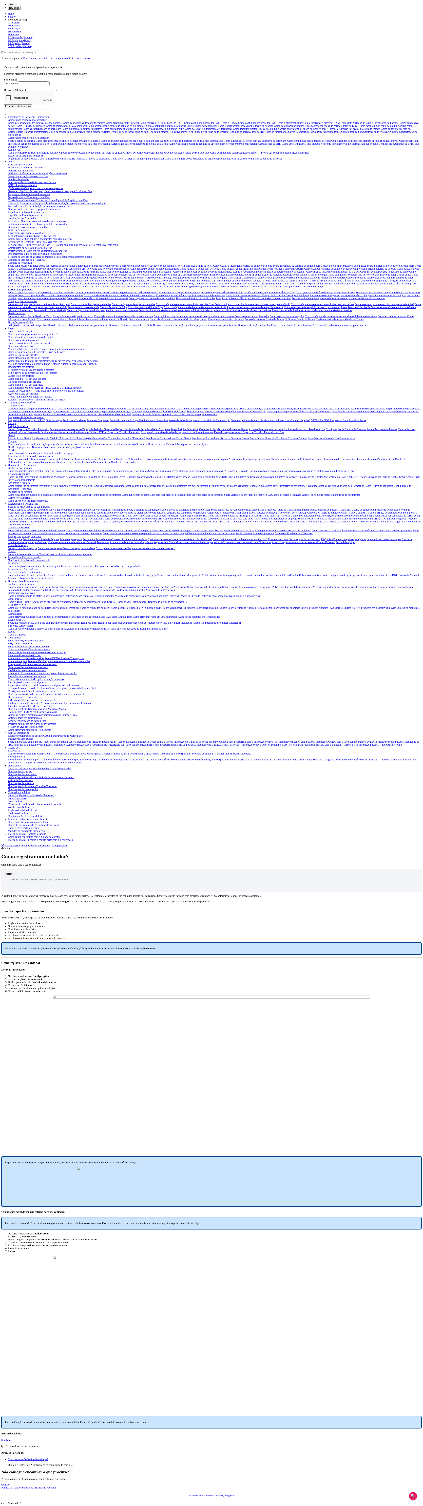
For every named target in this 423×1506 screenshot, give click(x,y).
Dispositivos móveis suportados (149, 152)
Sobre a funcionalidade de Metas (25, 595)
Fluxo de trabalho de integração (140, 575)
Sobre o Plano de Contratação (182, 521)
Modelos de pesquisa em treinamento (27, 670)
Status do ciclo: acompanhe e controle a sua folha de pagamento (367, 408)
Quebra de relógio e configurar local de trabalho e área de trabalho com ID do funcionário (220, 286)
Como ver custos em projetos (23, 355)
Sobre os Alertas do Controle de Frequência (76, 277)
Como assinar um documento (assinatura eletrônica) (35, 485)
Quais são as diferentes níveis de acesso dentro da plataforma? (180, 539)
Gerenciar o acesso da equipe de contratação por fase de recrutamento (343, 521)
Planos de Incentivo (53, 414)
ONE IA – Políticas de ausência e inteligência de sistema (37, 173)
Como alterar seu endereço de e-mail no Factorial (84, 143)
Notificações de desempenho (23, 789)
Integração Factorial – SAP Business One (380, 744)
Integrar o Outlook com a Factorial (227, 741)
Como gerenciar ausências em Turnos (56, 319)
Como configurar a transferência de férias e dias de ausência (195, 307)
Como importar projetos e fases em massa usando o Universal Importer (44, 387)
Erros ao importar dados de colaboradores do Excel (331, 125)
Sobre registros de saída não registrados (90, 271)
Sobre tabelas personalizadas (233, 125)
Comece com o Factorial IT (22, 753)
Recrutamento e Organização (23, 503)
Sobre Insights (15, 477)
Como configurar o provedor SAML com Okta (327, 122)
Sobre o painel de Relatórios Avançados (169, 477)
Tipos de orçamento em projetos (24, 381)
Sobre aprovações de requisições (57, 515)
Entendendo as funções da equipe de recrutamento (294, 539)
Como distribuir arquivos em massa (46, 471)
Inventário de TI (16, 756)
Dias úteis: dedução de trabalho (254, 325)
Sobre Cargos (15, 539)
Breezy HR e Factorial (89, 744)
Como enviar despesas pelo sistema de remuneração (236, 408)
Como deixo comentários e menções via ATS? (262, 509)
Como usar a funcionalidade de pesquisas (29, 607)
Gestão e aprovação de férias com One (28, 176)
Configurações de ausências (22, 301)
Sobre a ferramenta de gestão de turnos (73, 316)
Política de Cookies (11, 1487)
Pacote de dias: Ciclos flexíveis (50, 310)
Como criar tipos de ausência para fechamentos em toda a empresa (190, 295)
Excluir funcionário (198, 533)
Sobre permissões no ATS (224, 509)
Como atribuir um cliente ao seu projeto (28, 358)
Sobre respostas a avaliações (53, 587)
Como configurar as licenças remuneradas (133, 304)
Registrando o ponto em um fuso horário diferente (34, 286)
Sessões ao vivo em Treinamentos (25, 726)
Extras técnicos (347, 438)
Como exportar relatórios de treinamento (29, 649)
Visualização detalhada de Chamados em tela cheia (34, 804)
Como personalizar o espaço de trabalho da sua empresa (116, 125)
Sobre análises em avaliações (23, 587)
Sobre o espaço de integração (383, 512)
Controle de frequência (20, 262)
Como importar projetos (20, 346)
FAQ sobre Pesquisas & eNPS (344, 607)
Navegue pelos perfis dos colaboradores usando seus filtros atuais (237, 542)
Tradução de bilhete (18, 813)
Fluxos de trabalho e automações (25, 572)
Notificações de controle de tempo (25, 280)
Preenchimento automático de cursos (27, 676)
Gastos (11, 435)
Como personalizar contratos (326, 530)
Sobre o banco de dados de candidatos (28, 509)
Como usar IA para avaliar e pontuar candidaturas (288, 515)
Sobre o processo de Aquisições (191, 444)
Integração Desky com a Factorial (153, 744)
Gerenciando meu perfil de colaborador (28, 137)
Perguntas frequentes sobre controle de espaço (151, 548)
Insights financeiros (18, 426)
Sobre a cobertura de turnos (392, 316)
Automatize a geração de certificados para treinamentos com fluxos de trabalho (49, 661)
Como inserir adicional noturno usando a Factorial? (279, 271)
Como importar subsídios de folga (145, 307)
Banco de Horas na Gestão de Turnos (264, 319)
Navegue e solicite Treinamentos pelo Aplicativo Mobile (37, 709)
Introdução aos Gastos (19, 438)
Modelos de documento (20, 491)
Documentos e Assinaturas (22, 465)
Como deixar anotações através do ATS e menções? (152, 515)
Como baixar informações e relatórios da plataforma (192, 158)
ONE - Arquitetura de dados (22, 185)
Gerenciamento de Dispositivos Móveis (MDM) (78, 753)
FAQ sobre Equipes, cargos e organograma (343, 539)
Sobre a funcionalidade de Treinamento (28, 646)
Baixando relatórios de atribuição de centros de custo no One (39, 206)
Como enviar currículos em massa (144, 518)
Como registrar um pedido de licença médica (152, 298)
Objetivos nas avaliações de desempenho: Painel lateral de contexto (80, 590)
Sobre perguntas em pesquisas (211, 607)
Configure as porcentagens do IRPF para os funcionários (258, 131)
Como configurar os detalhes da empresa (84, 122)
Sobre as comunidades (93, 616)
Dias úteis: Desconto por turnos (157, 325)
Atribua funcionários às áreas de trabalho (181, 542)
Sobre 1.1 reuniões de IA (21, 622)
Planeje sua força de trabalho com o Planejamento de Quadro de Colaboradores (97, 462)
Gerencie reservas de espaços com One (28, 227)
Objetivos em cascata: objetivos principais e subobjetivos (230, 595)
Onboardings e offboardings (144, 753)
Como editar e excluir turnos (138, 316)
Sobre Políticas (15, 801)
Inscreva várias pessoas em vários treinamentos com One (37, 250)
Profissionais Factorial (174, 411)
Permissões (13, 563)
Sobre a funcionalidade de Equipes (41, 539)
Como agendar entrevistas (193, 515)
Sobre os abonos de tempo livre (372, 292)
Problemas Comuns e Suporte (291, 438)
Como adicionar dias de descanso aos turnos (177, 316)
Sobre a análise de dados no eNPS (129, 607)
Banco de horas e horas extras (395, 274)
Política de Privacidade (34, 1487)
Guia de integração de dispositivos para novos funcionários (139, 759)
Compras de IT (45, 753)
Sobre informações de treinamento (25, 640)
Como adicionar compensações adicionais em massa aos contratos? (299, 408)
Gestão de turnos (16, 313)
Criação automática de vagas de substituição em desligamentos (241, 533)
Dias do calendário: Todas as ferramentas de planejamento (78, 325)
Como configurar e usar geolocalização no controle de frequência (95, 268)
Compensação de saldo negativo (169, 283)
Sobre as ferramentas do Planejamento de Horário (102, 319)
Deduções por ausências (20, 322)
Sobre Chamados (17, 798)
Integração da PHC (35, 420)
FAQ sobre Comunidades (119, 616)
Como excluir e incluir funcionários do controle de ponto (242, 265)
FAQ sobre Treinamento (20, 643)
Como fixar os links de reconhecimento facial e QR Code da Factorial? (343, 271)
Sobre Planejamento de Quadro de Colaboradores (341, 459)
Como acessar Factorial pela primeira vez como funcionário (313, 143)
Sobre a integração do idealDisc (84, 741)
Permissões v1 (15, 569)
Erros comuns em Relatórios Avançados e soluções (49, 477)
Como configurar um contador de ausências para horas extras (322, 304)
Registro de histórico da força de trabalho (137, 429)
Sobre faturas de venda (20, 453)
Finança (12, 423)
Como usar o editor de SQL (91, 477)
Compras (12, 441)
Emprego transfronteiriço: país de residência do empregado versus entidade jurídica (67, 131)
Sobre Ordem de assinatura (379, 485)
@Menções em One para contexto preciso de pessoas (35, 188)
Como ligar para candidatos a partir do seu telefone (100, 518)
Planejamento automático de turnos (226, 319)
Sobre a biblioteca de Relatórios (244, 477)
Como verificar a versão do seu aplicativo (188, 152)
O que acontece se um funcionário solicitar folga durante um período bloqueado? (116, 292)
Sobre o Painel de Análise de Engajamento (250, 607)
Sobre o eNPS (154, 607)
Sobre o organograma (71, 539)
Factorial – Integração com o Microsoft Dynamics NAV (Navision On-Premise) (271, 744)
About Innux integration (55, 741)
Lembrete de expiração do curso (24, 655)
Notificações (14, 765)
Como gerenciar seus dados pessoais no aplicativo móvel (37, 152)
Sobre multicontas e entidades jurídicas (82, 128)
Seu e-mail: (10, 79)
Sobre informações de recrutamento (333, 515)
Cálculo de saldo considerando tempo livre (365, 280)
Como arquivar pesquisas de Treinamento (29, 729)
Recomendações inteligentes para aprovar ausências (337, 295)
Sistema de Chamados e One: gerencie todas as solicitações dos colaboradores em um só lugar (57, 203)
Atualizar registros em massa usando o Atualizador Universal (303, 542)
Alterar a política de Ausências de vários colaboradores (242, 310)
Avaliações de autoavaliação (160, 590)
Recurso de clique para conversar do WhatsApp (282, 512)
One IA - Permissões (18, 179)
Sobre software (82, 444)
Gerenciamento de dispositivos (176, 753)
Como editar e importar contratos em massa (191, 530)
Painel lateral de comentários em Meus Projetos (32, 372)
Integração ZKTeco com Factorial (119, 741)
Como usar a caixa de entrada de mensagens (363, 509)
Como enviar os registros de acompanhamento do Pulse (139, 628)
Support (12, 16)
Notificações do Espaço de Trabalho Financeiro (32, 786)
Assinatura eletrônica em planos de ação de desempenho (335, 485)
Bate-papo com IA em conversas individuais (57, 622)
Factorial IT (14, 750)
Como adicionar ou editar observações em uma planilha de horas (379, 277)
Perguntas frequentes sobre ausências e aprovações (39, 298)
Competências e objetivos (21, 593)
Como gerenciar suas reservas (111, 548)
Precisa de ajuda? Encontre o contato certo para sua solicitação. (41, 839)
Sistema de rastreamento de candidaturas (29, 506)
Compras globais (224, 753)
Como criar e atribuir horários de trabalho (374, 268)
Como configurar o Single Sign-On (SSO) (161, 122)
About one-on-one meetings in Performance (164, 587)
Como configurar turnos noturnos (309, 274)
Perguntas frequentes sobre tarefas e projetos (31, 369)
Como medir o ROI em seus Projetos (27, 378)
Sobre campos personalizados (202, 125)
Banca (35, 447)
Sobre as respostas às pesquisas (179, 607)
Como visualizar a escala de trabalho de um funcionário (198, 143)
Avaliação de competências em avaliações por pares (141, 595)
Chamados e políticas (19, 792)
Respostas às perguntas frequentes (25, 155)
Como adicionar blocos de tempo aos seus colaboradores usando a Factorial (212, 271)
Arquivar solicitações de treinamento (27, 720)
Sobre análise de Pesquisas (65, 607)
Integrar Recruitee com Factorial (118, 744)
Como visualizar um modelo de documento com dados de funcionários (44, 494)
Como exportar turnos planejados (251, 316)
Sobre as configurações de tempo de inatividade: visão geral (39, 304)
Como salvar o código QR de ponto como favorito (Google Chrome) (135, 277)
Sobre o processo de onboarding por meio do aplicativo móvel (100, 152)
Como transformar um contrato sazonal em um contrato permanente (67, 533)
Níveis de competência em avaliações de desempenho (340, 587)
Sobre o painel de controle (21, 140)
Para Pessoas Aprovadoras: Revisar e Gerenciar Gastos (220, 438)
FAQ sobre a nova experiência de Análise (377, 477)
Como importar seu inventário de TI (44, 759)
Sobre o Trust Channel (19, 601)
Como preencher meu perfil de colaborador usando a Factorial (68, 140)
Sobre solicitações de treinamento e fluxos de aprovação (37, 652)
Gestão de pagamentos (19, 447)
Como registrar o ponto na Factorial (285, 268)
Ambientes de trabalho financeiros (72, 432)
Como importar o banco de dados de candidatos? (93, 512)
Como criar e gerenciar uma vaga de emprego (43, 512)
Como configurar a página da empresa (166, 125)
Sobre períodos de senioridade (83, 307)
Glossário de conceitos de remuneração (352, 411)
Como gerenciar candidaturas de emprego (276, 518)
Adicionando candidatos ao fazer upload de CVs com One (38, 224)
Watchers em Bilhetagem (21, 807)
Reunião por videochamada (112, 622)
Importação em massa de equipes (384, 539)
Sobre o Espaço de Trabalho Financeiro (28, 429)
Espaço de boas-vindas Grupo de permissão (117, 566)
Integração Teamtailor (65, 744)
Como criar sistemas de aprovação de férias (106, 295)
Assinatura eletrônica (19, 482)
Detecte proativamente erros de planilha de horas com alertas (191, 280)
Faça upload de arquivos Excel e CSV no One (32, 236)
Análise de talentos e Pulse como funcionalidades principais (281, 587)
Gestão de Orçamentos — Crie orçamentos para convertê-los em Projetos (46, 390)
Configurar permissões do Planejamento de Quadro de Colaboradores (279, 459)
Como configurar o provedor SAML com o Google (210, 122)
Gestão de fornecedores (51, 447)
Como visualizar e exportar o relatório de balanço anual (178, 319)
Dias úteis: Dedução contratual (125, 325)
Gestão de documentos (20, 468)
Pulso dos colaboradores (20, 625)
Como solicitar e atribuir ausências (56, 292)
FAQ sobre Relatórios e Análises (304, 575)
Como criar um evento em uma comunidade (156, 616)
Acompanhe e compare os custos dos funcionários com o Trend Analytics (287, 429)
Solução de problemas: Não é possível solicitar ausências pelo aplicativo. (253, 298)
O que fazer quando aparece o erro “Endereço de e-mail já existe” (42, 158)
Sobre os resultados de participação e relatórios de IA (81, 628)
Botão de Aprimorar (18, 230)
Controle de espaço (18, 545)
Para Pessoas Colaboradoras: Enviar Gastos (168, 438)
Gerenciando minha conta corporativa (27, 120)
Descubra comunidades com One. (25, 167)
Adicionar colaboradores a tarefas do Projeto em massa (36, 399)
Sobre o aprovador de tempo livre (65, 295)
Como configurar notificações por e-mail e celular (127, 140)
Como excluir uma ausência (81, 298)
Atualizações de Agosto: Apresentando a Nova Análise (326, 477)
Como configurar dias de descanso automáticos (329, 316)
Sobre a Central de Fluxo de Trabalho (67, 575)
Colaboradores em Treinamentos (25, 717)
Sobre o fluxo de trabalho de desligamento (179, 575)
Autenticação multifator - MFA (168, 128)
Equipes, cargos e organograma (24, 536)
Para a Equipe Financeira (263, 438)
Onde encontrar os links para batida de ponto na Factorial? (142, 271)
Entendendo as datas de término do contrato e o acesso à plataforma (377, 530)
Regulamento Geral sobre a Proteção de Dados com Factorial (224, 512)
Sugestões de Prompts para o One (25, 215)
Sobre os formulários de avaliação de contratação (99, 515)
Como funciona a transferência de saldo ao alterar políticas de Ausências (175, 310)
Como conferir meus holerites (80, 471)
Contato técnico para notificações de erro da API (366, 131)
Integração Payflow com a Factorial (334, 741)
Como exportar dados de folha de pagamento (80, 408)
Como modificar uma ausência (112, 298)
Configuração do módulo (77, 447)
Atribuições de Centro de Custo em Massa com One (35, 241)
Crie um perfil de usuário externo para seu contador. (39, 879)
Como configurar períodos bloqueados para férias (228, 292)
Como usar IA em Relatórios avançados (127, 477)
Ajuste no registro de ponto (394, 271)
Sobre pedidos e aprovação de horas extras (82, 265)
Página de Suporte (10, 845)
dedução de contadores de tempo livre (27, 325)
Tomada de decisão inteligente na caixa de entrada (354, 128)
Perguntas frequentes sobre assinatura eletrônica (234, 485)
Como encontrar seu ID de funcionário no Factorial (319, 277)
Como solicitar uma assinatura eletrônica (114, 485)
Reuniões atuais (89, 622)
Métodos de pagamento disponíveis (26, 831)
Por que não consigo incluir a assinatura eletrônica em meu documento (171, 485)
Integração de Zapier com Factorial (297, 741)
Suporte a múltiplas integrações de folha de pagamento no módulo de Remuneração (186, 420)
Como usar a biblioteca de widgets (279, 477)
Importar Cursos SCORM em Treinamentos (30, 706)
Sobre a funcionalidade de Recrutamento (69, 509)
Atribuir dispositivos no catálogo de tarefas (85, 759)
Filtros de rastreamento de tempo (265, 283)
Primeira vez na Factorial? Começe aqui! (29, 117)
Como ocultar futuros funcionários (129, 539)
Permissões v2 (30, 569)
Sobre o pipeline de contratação (143, 509)
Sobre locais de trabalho (260, 125)
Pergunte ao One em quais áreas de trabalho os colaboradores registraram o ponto (50, 256)
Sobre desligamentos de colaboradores (28, 530)
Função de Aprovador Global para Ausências (285, 295)
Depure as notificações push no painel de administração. (140, 131)
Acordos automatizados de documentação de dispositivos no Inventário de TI (210, 759)
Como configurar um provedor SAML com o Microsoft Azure (270, 122)
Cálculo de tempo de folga (113, 307)
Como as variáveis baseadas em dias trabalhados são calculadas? (97, 414)
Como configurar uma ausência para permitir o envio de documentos (102, 310)
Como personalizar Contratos (153, 530)
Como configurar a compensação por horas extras (353, 274)
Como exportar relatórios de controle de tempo (328, 268)
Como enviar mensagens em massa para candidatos (368, 518)
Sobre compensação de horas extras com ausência (34, 265)
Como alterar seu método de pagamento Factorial (33, 825)
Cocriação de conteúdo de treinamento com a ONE (34, 691)
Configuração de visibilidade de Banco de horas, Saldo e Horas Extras (136, 286)
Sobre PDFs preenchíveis (254, 494)
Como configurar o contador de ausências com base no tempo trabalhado (252, 304)
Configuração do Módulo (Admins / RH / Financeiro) (60, 438)
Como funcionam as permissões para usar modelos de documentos (156, 494)
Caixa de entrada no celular (224, 152)
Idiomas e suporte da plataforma (93, 158)
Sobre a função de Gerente (97, 539)
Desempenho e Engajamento (23, 581)
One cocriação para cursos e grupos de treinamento (34, 209)
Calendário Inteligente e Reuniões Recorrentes (217, 622)
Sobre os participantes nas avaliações (88, 587)
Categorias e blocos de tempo (85, 283)
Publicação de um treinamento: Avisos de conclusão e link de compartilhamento (49, 703)
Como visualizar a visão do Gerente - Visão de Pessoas (36, 352)
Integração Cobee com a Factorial (155, 741)
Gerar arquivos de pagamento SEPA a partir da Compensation (299, 411)
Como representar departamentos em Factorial (72, 542)
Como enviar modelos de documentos (101, 494)
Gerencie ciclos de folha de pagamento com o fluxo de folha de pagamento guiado (174, 414)
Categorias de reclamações (86, 601)
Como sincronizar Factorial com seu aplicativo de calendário (255, 140)
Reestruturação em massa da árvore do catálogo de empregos (128, 542)
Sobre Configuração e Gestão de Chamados (31, 795)
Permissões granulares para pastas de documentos (69, 566)
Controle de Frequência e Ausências (26, 259)
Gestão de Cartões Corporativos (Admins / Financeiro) (116, 438)
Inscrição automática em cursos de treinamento (32, 723)
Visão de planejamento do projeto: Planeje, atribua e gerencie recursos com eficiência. (52, 363)
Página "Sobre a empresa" (354, 512)
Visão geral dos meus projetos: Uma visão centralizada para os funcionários (47, 349)
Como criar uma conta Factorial (122, 122)
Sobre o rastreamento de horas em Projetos (30, 343)
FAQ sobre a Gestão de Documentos (242, 471)
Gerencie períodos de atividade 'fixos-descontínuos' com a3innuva (265, 420)
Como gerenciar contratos (79, 530)
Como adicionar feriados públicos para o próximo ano (312, 307)
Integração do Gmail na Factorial (191, 741)
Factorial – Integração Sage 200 (126, 420)
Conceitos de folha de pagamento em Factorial (32, 408)
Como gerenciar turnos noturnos (217, 316)
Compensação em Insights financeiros (178, 429)
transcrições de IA (136, 622)
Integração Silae (16, 420)
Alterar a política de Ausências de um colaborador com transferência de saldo (311, 310)
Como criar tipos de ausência (33, 295)
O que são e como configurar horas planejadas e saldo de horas (179, 265)
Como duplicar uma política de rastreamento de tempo (296, 286)
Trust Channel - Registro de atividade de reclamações (159, 601)
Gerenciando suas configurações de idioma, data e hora (139, 143)
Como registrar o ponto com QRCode (199, 268)
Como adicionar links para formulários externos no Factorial (250, 158)
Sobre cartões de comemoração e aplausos (59, 616)
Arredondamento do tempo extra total (80, 286)
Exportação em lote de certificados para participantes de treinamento (43, 685)
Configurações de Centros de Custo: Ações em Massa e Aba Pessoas (361, 429)
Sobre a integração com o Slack (261, 741)
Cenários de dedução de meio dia (288, 325)
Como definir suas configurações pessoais (309, 140)
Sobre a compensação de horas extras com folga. (126, 283)
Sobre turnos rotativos (365, 316)
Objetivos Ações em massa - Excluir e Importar (89, 595)
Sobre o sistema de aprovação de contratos (115, 530)
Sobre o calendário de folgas (23, 292)
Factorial (51, 1487)
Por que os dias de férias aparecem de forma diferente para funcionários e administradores (338, 298)
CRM (11, 450)
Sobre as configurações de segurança (42, 128)
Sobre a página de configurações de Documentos (122, 471)
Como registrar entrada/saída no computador (243, 268)
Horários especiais (282, 274)
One (10, 161)
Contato (5, 1484)
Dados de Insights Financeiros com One (29, 197)
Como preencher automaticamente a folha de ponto (43, 271)
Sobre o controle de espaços (22, 548)
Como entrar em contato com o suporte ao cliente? (49, 58)
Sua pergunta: (11, 83)
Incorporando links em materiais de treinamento (32, 664)
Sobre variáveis (232, 494)
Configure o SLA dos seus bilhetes (26, 816)
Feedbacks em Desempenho (130, 590)
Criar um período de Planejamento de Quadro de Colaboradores (41, 459)
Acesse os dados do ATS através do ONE (144, 521)
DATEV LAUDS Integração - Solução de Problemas (338, 420)
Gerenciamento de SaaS (116, 753)
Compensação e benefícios (22, 402)
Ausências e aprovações (20, 289)
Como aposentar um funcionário (361, 143)
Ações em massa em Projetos (23, 393)
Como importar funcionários (247, 128)
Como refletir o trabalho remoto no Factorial (47, 283)
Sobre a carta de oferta (131, 512)
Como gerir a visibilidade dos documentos (201, 471)
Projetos (12, 328)
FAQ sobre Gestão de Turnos (300, 319)
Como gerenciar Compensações (192, 408)
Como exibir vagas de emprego (323, 512)
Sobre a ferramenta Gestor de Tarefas (27, 554)
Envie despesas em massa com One (26, 233)
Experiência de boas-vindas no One (26, 212)
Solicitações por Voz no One (23, 218)
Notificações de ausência (21, 783)
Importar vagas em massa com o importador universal (226, 521)
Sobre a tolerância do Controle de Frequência (390, 265)
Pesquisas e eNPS (17, 604)
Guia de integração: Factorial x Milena (66, 420)
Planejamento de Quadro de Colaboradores (30, 456)
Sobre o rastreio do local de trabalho (333, 265)
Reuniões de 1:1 (16, 619)
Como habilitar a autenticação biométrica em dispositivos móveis (365, 140)
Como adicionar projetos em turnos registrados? (33, 334)
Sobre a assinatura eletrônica (77, 485)
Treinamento (14, 637)
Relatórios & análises (19, 474)
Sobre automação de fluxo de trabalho (27, 575)
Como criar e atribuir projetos (23, 340)
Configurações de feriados (185, 277)
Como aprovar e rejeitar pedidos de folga (180, 292)
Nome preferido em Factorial (242, 143)
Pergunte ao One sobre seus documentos (29, 194)
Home (11, 13)
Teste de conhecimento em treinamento (28, 667)
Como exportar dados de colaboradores (66, 125)
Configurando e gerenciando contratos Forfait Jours (133, 280)
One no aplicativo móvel (21, 170)
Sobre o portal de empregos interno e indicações (185, 509)
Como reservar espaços (50, 548)
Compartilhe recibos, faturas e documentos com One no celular (40, 239)
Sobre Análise (406, 477)
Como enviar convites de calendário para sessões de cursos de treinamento (46, 694)
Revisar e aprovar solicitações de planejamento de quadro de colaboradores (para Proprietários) (193, 459)
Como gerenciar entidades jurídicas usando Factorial (35, 122)
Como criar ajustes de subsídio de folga (274, 292)
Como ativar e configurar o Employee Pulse (31, 628)
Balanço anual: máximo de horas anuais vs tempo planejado (241, 274)
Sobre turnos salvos (139, 319)
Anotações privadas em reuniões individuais (169, 622)
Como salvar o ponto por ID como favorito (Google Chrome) (260, 277)
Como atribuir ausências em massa (244, 295)
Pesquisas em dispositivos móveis (378, 607)
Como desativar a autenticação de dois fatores (208, 128)
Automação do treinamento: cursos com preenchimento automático (42, 673)
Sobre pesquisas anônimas (286, 607)
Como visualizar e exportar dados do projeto (31, 337)
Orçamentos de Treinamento (22, 697)
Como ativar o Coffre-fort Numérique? (28, 500)
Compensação (15, 405)
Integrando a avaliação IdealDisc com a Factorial (378, 741)
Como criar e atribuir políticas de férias (91, 304)
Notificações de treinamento (22, 774)
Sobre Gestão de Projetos (21, 331)
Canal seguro (15, 598)
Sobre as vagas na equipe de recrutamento (319, 518)
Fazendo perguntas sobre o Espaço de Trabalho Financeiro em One (249, 432)
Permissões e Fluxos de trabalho (24, 557)
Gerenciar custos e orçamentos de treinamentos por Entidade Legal (42, 714)
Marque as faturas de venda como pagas (53, 453)
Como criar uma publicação (22, 616)
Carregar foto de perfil (269, 143)
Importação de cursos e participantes (27, 682)
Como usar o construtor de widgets (209, 477)
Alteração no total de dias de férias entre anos (364, 307)
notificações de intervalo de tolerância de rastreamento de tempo (41, 777)
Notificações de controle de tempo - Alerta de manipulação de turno (307, 280)
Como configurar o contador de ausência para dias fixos (185, 304)
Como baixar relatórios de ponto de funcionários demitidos (313, 283)
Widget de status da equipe (213, 277)
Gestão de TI (14, 747)
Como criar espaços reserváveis (78, 548)
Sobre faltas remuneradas (142, 295)
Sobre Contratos (56, 530)
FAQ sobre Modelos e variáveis (284, 494)
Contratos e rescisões (19, 527)
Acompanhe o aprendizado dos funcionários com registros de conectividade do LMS (52, 688)
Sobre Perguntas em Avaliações (124, 587)
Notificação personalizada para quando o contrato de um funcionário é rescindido (244, 575)
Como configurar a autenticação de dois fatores (127, 128)
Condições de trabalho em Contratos (294, 533)
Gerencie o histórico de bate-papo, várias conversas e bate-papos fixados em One (50, 191)
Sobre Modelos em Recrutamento (108, 509)
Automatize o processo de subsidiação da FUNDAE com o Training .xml (46, 658)
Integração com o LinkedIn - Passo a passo (335, 744)
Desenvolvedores (242, 753)
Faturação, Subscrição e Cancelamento (28, 819)
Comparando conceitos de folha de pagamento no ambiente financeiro (177, 432)
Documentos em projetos (21, 366)
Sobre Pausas (83, 58)
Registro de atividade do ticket (23, 810)
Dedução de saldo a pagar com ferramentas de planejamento (206, 325)
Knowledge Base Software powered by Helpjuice (211, 1495)
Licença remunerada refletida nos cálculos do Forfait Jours (217, 283)
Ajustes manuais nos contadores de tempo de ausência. (255, 307)
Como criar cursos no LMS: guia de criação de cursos (36, 679)
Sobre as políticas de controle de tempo (293, 265)
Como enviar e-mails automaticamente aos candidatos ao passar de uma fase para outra (208, 518)
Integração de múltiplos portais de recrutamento (48, 518)
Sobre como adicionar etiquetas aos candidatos (167, 512)
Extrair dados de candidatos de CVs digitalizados (280, 521)
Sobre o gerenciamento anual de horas (234, 530)
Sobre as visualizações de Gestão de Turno (30, 316)
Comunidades (15, 613)
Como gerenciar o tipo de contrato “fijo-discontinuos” (283, 530)
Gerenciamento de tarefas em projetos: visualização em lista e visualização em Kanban (53, 360)
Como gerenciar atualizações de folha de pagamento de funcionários (139, 408)
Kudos (11, 631)
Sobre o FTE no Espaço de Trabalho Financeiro (115, 432)
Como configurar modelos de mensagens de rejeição (235, 515)
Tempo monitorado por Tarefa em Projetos (30, 396)
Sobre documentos (17, 471)
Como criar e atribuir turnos (108, 316)
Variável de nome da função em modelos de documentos (331, 494)
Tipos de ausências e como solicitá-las (195, 298)
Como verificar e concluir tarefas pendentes (69, 554)
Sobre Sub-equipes (345, 542)
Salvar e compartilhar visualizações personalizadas (314, 131)
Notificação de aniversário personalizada (29, 560)
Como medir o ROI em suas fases (25, 384)
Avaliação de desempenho (21, 584)
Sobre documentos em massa (163, 471)
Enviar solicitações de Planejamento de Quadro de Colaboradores (109, 459)
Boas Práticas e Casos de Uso (323, 438)
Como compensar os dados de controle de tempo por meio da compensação (92, 411)
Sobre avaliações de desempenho (204, 587)
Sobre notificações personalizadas (105, 575)
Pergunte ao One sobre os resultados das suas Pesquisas (37, 221)
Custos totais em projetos (21, 375)
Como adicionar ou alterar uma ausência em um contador (179, 274)
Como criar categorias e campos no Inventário (58, 762)
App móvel (14, 149)
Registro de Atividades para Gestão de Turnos (340, 319)
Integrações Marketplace (20, 738)
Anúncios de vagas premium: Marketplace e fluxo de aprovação (89, 521)
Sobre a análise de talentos (236, 587)
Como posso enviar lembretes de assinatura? (282, 485)
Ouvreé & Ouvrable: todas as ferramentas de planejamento (336, 325)
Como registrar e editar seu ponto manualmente (154, 268)
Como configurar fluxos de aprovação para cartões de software (40, 444)
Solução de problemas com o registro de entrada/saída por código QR (380, 283)
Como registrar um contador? (147, 411)
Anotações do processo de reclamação (52, 601)
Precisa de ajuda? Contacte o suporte (27, 833)
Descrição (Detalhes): (15, 90)
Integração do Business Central (213, 744)
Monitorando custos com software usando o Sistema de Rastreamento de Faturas (132, 444)
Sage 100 (305, 420)
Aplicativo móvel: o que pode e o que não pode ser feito (199, 131)
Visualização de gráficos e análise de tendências (223, 429)
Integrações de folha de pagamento (26, 417)
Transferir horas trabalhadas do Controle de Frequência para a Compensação (226, 411)
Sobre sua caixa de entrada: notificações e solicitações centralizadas (188, 140)
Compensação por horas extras (133, 274)
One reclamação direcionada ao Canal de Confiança (35, 253)
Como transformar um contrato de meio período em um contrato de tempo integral (145, 533)
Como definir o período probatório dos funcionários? (240, 539)
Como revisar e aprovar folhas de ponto (125, 265)
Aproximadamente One (20, 164)
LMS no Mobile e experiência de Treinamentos (32, 700)
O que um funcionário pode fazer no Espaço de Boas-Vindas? (295, 128)
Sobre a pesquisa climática (314, 607)
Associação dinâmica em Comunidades (199, 616)
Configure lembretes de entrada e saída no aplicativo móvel (75, 280)
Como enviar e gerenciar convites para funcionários (137, 158)
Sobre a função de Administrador (25, 566)
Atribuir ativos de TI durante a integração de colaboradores (281, 759)
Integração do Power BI (183, 744)
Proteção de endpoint (203, 753)
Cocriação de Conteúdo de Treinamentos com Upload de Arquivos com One (48, 200)
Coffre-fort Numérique (20, 497)
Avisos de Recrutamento (20, 780)
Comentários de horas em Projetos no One (30, 247)
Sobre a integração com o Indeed (25, 741)
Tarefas (12, 551)
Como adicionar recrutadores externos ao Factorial (313, 509)
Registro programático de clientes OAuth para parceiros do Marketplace (45, 735)
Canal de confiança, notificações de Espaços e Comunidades (39, 768)
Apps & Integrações (18, 732)
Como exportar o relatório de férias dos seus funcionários (325, 292)
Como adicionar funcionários (289, 125)
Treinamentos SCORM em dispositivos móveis (32, 712)
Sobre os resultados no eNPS (95, 607)
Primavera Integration (98, 420)
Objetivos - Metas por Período (184, 595)
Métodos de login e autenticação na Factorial (376, 122)
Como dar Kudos (17, 634)
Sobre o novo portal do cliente (23, 828)
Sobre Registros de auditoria (30, 125)
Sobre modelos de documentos (207, 494)
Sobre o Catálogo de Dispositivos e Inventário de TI (340, 759)
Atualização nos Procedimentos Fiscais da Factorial (90, 274)
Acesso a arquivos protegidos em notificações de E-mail (326, 471)
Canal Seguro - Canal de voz (115, 601)
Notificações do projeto (20, 771)
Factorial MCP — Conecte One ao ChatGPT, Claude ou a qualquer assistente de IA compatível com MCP (63, 244)
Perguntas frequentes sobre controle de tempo (247, 280)
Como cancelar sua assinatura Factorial (28, 822)
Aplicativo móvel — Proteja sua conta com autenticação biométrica (274, 152)
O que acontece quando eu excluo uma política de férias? (384, 304)
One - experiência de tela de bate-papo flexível (32, 182)
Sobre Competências (53, 595)
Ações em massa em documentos (279, 471)
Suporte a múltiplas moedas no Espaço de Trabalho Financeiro (82, 429)
